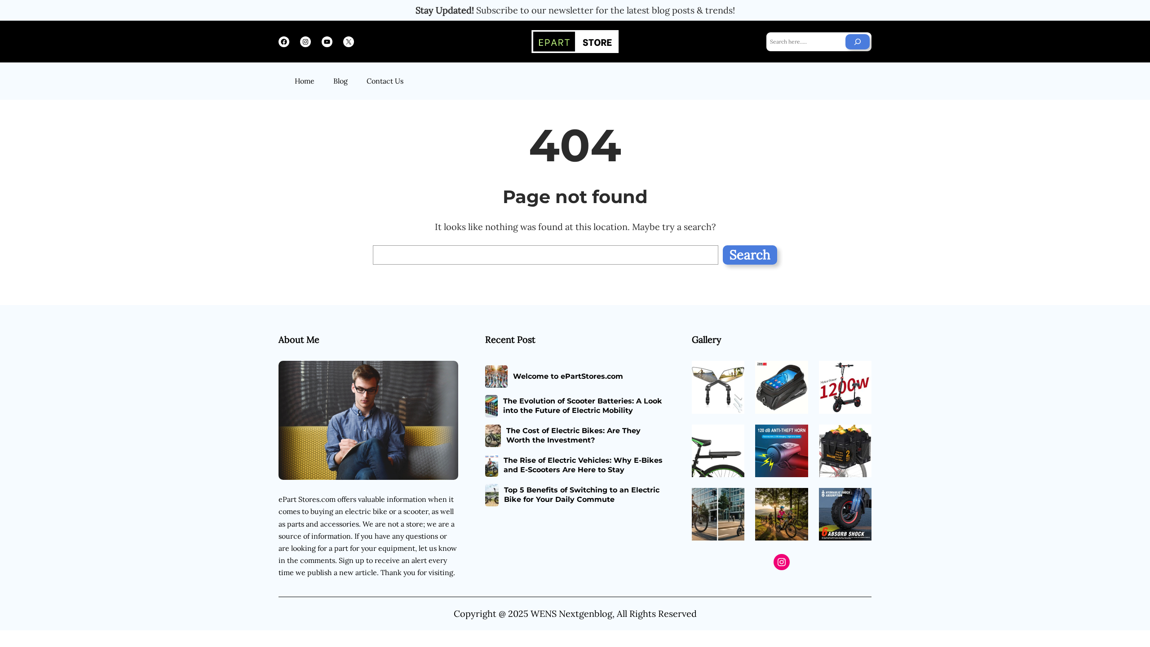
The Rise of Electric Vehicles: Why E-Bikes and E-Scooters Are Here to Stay (583, 465)
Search (750, 254)
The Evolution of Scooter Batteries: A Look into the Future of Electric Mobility (582, 406)
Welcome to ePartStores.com (568, 376)
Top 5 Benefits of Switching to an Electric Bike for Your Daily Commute (581, 495)
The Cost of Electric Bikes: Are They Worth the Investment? (573, 435)
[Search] (857, 41)
